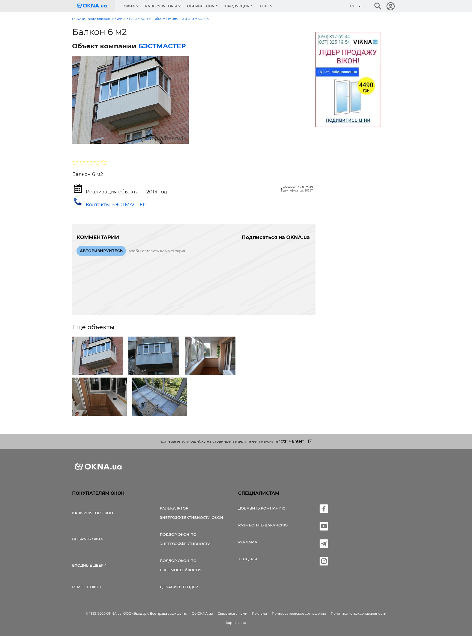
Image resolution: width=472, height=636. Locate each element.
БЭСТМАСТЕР (162, 46)
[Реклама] (348, 80)
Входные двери (89, 565)
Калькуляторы (161, 6)
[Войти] (391, 6)
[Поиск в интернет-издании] (378, 6)
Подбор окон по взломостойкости (180, 565)
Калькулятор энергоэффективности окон (191, 513)
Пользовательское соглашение (299, 613)
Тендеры (247, 559)
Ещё (264, 6)
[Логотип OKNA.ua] (95, 6)
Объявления (201, 6)
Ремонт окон (86, 587)
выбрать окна (87, 539)
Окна (129, 6)
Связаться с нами (232, 613)
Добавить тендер (179, 587)
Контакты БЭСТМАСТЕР (116, 205)
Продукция (237, 6)
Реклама (247, 542)
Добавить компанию (261, 508)
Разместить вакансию (263, 525)
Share (85, 149)
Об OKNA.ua (202, 613)
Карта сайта (236, 623)
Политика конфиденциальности (358, 613)
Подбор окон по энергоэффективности (185, 539)
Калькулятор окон (92, 513)
